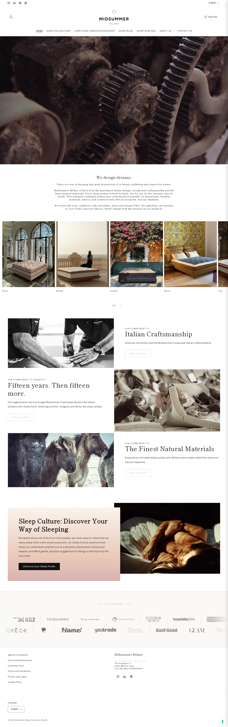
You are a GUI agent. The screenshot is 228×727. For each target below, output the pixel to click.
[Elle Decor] (169, 619)
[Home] (129, 630)
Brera (167, 291)
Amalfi (114, 291)
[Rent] (193, 630)
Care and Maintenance (20, 660)
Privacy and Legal (17, 677)
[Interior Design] (71, 619)
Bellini (59, 291)
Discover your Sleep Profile (39, 566)
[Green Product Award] (40, 619)
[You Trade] (163, 630)
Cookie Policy (15, 682)
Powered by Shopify (39, 720)
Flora (5, 291)
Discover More (138, 353)
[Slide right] (120, 305)
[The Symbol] (42, 630)
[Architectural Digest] (202, 619)
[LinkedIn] (14, 3)
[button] (11, 17)
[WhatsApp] (26, 3)
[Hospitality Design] (101, 619)
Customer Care (16, 666)
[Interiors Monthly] (135, 619)
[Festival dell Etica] (101, 630)
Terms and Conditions (19, 671)
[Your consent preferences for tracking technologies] (223, 722)
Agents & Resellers (18, 655)
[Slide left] (107, 305)
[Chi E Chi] (74, 630)
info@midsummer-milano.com (130, 660)
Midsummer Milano (22, 720)
